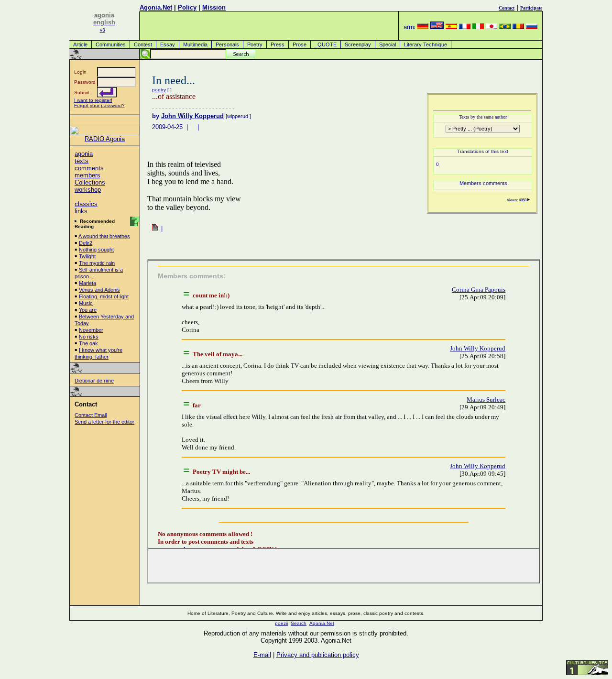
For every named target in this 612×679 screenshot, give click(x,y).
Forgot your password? (99, 105)
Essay (167, 44)
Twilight (87, 256)
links (81, 211)
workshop (88, 189)
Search (298, 623)
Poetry (254, 44)
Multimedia (195, 44)
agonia (84, 153)
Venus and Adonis (99, 290)
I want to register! (93, 100)
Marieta (87, 283)
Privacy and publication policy (317, 654)
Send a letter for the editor (104, 422)
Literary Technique (425, 44)
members (87, 175)
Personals (227, 44)
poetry (159, 89)
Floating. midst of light (104, 296)
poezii (281, 623)
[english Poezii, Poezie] (437, 27)
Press (277, 44)
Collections (90, 182)
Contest (143, 44)
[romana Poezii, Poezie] (518, 27)
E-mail (262, 654)
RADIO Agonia (105, 138)
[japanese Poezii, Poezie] (491, 27)
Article (80, 44)
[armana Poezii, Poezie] (409, 27)
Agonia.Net (156, 7)
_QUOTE (326, 44)
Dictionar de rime (94, 380)
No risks (88, 337)
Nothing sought (96, 249)
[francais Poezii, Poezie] (464, 27)
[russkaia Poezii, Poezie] (531, 27)
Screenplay (358, 44)
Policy (187, 7)
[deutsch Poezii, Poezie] (422, 27)
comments (89, 168)
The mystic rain (97, 263)
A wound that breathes (104, 236)
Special (387, 44)
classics (86, 204)
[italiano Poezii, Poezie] (478, 27)
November (91, 330)
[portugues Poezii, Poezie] (505, 27)
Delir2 (85, 243)
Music (86, 303)
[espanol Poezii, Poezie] (451, 27)
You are (88, 310)
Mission (214, 7)
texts (81, 160)
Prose (299, 44)
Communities (111, 44)
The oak (88, 343)
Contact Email (91, 415)
